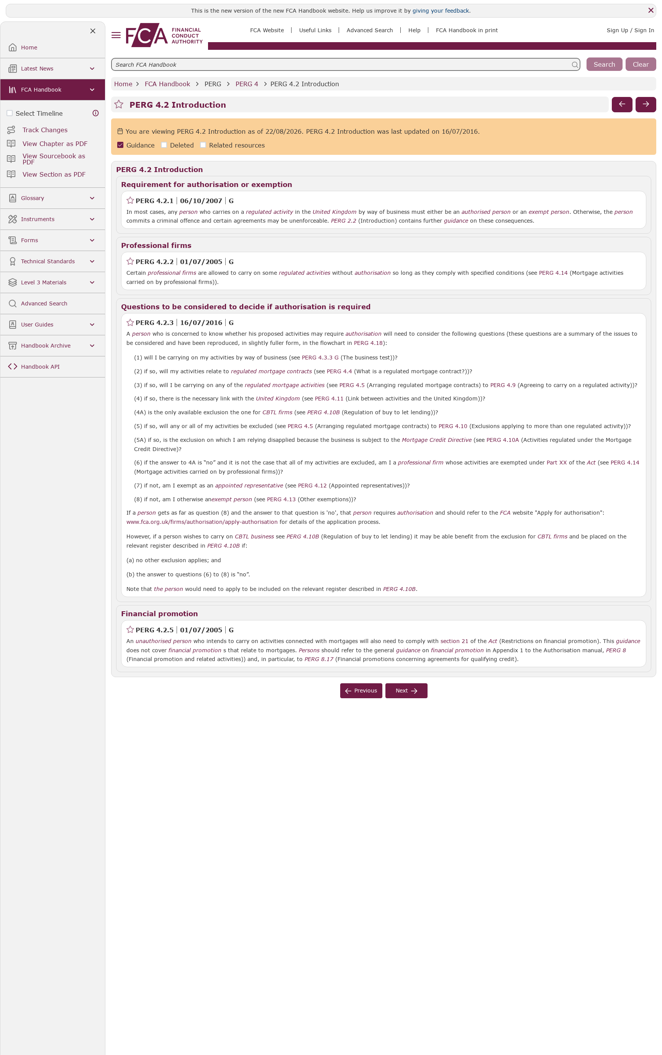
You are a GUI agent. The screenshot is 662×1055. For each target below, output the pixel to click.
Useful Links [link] (315, 30)
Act (591, 462)
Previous (365, 690)
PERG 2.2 (343, 220)
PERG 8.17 (319, 659)
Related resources (237, 145)
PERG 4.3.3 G (320, 357)
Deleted (182, 145)
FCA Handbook (167, 83)
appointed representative (249, 485)
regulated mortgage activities (284, 385)
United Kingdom (335, 212)
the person (168, 589)
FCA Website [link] (267, 30)
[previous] (622, 104)
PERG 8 (616, 650)
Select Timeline (39, 113)
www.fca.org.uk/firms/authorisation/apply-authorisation (202, 521)
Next (402, 690)
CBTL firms (277, 412)
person (188, 212)
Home (123, 83)
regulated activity (269, 212)
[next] (646, 104)
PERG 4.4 (339, 371)
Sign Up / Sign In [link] (630, 30)
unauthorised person (164, 641)
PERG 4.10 (453, 426)
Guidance (140, 145)
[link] (164, 35)
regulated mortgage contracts (271, 371)
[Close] (651, 10)
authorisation (373, 273)
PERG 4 (247, 83)
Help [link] (414, 30)
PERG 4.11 (329, 398)
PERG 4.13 (281, 499)
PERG (212, 83)
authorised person (486, 212)
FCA (505, 512)
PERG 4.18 (368, 343)
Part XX (557, 462)
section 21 (455, 641)
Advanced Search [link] (370, 30)
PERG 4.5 (352, 385)
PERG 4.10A (503, 439)
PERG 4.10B (323, 412)
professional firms (172, 273)
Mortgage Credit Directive (437, 440)
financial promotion (195, 650)
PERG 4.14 (553, 272)
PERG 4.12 (312, 485)
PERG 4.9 (503, 385)
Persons (309, 650)
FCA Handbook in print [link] (467, 30)
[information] (96, 113)
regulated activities (304, 273)
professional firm (421, 462)
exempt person (549, 212)
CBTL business (254, 536)
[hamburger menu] (116, 35)
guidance (456, 220)
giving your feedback (441, 10)
